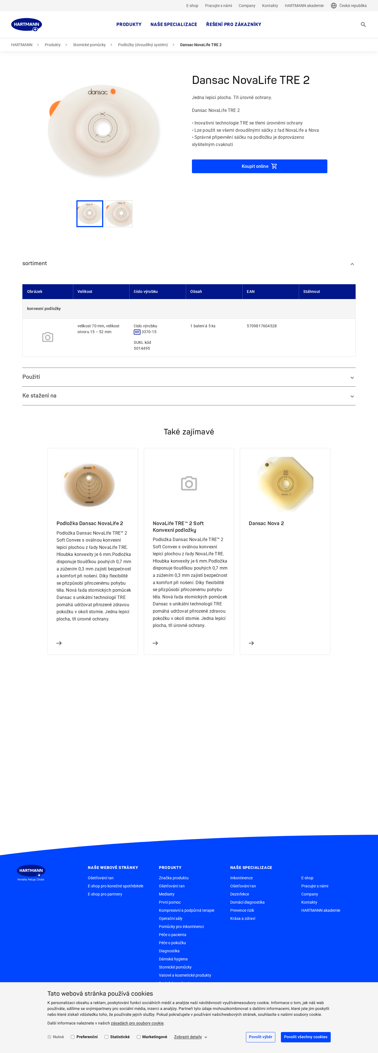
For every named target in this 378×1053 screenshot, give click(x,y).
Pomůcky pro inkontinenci (181, 926)
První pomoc (170, 902)
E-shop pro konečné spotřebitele (115, 886)
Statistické (120, 1037)
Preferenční (87, 1037)
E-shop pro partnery (105, 894)
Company (247, 5)
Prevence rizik (242, 910)
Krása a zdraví (242, 918)
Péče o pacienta (172, 934)
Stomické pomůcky (89, 45)
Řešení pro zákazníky (234, 24)
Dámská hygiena (173, 959)
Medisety (167, 894)
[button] (104, 131)
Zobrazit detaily (188, 1037)
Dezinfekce (239, 894)
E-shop (192, 5)
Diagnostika (169, 951)
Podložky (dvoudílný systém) (143, 45)
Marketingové (154, 1037)
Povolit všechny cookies (305, 1037)
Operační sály (170, 918)
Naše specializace (174, 24)
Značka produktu (174, 878)
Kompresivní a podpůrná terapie (186, 910)
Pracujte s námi (218, 5)
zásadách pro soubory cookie (137, 1023)
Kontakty (270, 5)
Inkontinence (241, 878)
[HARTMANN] (26, 25)
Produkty (129, 24)
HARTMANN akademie (304, 5)
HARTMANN (21, 45)
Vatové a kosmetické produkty (185, 975)
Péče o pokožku (172, 943)
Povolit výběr (261, 1037)
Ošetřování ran (101, 878)
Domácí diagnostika (247, 902)
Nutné (58, 1037)
